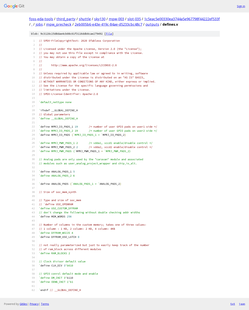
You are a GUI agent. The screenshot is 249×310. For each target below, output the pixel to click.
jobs (39, 24)
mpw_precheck (58, 24)
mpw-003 (116, 19)
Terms (45, 304)
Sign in (241, 6)
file (109, 33)
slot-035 (134, 19)
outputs (152, 24)
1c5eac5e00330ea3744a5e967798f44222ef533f (182, 19)
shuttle (85, 19)
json (242, 304)
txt (232, 304)
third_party (65, 19)
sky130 (99, 19)
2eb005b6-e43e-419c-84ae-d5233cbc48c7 (108, 24)
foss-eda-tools (41, 19)
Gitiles (23, 304)
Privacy (34, 304)
